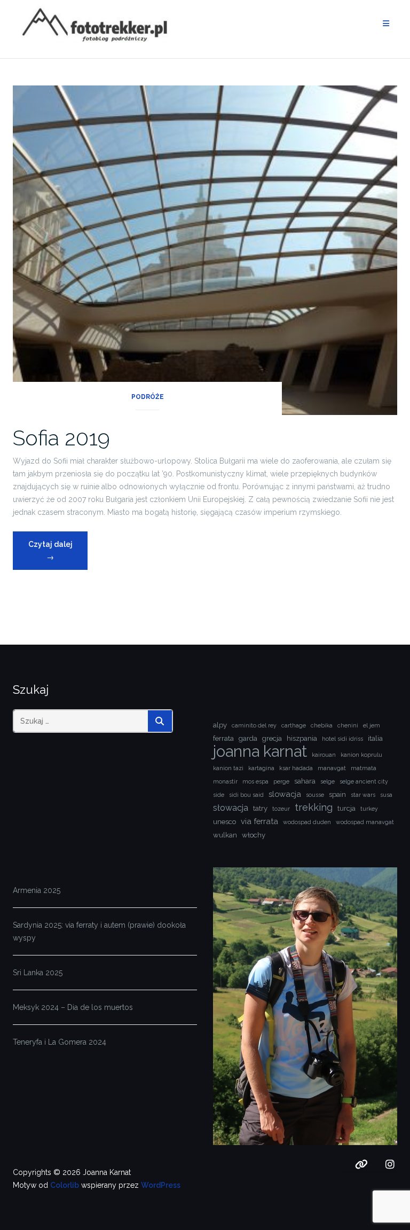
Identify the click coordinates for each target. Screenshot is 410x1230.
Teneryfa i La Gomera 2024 (59, 1042)
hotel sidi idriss (342, 738)
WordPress (160, 1185)
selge (327, 781)
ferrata (223, 738)
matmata (363, 768)
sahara (305, 781)
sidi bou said (246, 795)
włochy (253, 835)
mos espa (255, 781)
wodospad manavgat (365, 822)
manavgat (332, 768)
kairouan (324, 754)
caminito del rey (254, 725)
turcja (346, 808)
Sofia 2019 (61, 437)
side (218, 795)
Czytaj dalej (58, 550)
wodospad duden (307, 822)
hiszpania (302, 738)
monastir (225, 781)
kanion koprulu (361, 754)
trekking (314, 807)
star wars (363, 795)
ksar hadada (296, 768)
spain (337, 794)
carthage (293, 725)
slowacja (285, 793)
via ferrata (259, 821)
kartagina (261, 768)
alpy (220, 725)
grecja (272, 738)
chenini (347, 725)
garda (248, 738)
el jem (371, 725)
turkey (369, 808)
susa (386, 795)
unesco (224, 822)
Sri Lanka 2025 (37, 972)
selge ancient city (364, 781)
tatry (260, 808)
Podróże (147, 397)
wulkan (225, 835)
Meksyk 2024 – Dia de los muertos (73, 1007)
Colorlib (64, 1185)
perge (281, 781)
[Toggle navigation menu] (386, 24)
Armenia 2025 (36, 890)
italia (375, 738)
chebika (322, 725)
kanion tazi (228, 768)
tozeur (281, 808)
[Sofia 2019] (205, 249)
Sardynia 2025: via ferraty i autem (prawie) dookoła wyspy (99, 931)
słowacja (230, 808)
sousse (315, 795)
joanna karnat (260, 751)
